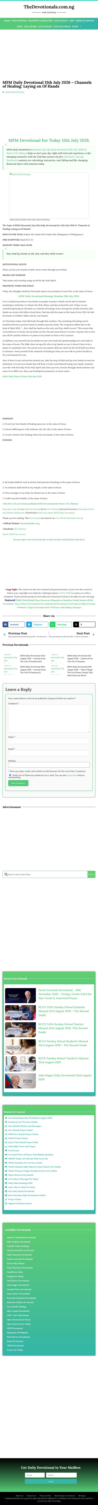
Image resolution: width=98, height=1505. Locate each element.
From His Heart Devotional (20, 1267)
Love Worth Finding (16, 1306)
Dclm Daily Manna (15, 1263)
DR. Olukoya (20, 529)
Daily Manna (80, 600)
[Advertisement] (49, 50)
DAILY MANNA (61, 20)
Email (11, 749)
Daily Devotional (32, 509)
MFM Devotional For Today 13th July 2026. (49, 140)
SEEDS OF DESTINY (85, 20)
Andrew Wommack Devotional (21, 1237)
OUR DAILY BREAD (62, 26)
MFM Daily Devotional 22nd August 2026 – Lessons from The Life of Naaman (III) (33, 658)
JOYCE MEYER (45, 26)
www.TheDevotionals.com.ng (69, 518)
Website (12, 761)
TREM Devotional (15, 1345)
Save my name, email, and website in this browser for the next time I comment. (48, 771)
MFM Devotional (15, 1328)
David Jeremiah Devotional (20, 1259)
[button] (14, 624)
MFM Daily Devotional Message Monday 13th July (49, 296)
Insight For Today (15, 1276)
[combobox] (45, 874)
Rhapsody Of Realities (17, 1332)
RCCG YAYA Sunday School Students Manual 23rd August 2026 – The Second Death (63, 1011)
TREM (19, 26)
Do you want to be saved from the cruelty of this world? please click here (49, 539)
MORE (75, 26)
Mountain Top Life (11, 509)
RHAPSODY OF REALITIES (40, 20)
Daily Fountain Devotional (19, 1254)
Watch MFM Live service (14, 534)
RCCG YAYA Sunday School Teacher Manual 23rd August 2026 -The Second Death (63, 1028)
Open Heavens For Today (19, 1324)
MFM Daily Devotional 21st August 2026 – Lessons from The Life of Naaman (80, 658)
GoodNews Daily (15, 1272)
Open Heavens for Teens (18, 1319)
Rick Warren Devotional (18, 1337)
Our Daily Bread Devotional (54, 604)
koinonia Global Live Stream (20, 1302)
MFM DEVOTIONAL (14, 92)
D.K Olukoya (53, 509)
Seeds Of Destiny (15, 1341)
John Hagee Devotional (18, 1285)
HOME (7, 20)
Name (11, 737)
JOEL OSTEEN (30, 26)
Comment (13, 703)
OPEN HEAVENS (19, 20)
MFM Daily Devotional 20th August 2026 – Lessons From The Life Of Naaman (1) (33, 670)
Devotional (35, 518)
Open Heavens (42, 600)
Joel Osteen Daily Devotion (82, 604)
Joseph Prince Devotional (19, 1289)
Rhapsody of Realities (62, 600)
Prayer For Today (15, 1350)
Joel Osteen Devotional (18, 1280)
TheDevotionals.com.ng (49, 7)
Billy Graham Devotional (18, 1241)
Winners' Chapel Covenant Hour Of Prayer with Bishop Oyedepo (49, 607)
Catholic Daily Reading (18, 1246)
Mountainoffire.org (30, 523)
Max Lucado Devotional (18, 1311)
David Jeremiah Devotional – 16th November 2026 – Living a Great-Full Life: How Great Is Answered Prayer (65, 994)
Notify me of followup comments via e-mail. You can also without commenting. (46, 776)
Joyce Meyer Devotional (27, 604)
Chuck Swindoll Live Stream (20, 1250)
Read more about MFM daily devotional (56, 512)
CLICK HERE (65, 593)
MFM (71, 20)
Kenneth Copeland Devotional (21, 1298)
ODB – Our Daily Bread (18, 1315)
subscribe (71, 775)
